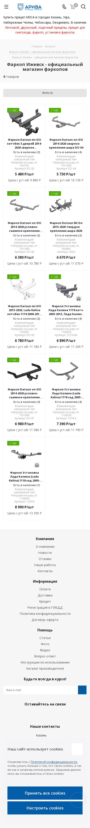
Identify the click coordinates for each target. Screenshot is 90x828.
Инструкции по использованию (45, 662)
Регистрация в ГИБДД (45, 607)
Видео (45, 650)
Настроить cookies (45, 808)
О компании (45, 546)
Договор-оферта (45, 619)
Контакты (45, 571)
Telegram (44, 714)
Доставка (45, 595)
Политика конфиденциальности (45, 613)
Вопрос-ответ (45, 656)
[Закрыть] (77, 749)
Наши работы (45, 565)
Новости (45, 552)
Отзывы (45, 558)
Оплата (45, 589)
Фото (45, 644)
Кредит (45, 601)
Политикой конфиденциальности (54, 762)
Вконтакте (33, 714)
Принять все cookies (45, 793)
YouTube (54, 714)
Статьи (45, 638)
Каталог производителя (45, 668)
